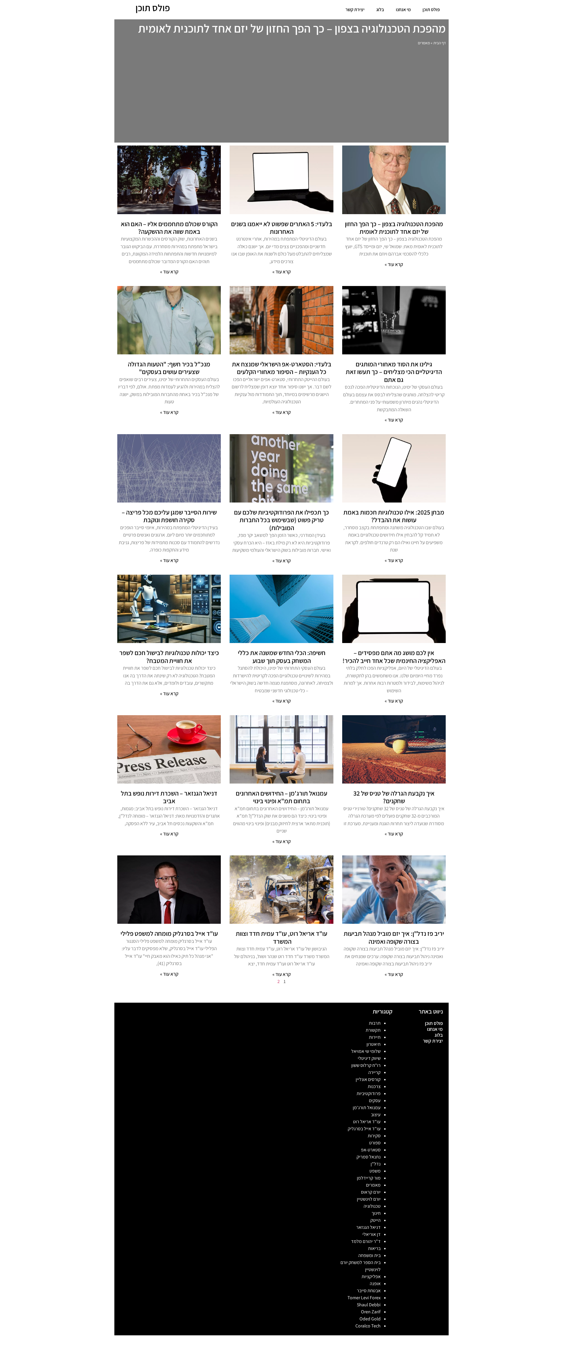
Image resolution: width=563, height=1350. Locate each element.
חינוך (376, 1213)
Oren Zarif (371, 1312)
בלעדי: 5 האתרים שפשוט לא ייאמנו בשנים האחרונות (281, 228)
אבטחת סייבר (369, 1291)
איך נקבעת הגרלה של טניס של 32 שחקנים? (394, 797)
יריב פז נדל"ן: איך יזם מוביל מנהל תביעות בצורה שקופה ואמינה (394, 937)
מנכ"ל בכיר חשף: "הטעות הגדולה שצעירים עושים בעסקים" (169, 368)
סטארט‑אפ (371, 1150)
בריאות (374, 1248)
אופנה (375, 1283)
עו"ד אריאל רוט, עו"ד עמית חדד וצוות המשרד (281, 937)
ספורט (375, 1143)
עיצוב (376, 1115)
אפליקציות (371, 1276)
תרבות (375, 1023)
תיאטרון (374, 1044)
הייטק (375, 1220)
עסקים (375, 1100)
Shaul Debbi (369, 1305)
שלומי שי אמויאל (366, 1051)
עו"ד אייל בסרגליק (364, 1129)
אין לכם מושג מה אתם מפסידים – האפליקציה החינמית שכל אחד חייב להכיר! (393, 656)
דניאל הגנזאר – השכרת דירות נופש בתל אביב (169, 797)
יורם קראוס (371, 1192)
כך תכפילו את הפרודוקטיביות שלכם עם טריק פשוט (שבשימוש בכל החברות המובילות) (281, 520)
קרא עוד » (394, 264)
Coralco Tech (368, 1326)
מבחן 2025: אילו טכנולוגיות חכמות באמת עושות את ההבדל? (393, 516)
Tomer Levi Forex (364, 1298)
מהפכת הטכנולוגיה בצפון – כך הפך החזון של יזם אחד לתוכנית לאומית (394, 228)
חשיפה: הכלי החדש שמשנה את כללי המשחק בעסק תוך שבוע (281, 656)
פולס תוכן (431, 9)
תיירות (375, 1037)
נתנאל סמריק (369, 1157)
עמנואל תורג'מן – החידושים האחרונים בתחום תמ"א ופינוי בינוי (281, 797)
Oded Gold (370, 1319)
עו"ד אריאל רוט (367, 1122)
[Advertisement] (281, 96)
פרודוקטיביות (369, 1093)
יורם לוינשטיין (369, 1199)
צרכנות (374, 1086)
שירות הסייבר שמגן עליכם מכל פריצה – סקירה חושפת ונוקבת (169, 516)
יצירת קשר (354, 9)
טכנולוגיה (372, 1206)
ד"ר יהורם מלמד (366, 1241)
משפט (375, 1171)
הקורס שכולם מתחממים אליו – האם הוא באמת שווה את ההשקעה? (169, 228)
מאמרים (373, 1185)
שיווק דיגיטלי (369, 1058)
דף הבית (439, 42)
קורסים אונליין (368, 1079)
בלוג (380, 9)
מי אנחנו (403, 9)
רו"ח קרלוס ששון (366, 1065)
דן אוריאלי (371, 1234)
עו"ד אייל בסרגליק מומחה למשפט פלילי (169, 933)
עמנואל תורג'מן (367, 1107)
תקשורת (373, 1030)
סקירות (374, 1136)
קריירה (374, 1072)
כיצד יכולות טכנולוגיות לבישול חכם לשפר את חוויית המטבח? (169, 656)
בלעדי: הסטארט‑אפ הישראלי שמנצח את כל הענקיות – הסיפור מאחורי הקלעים (281, 368)
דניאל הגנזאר (368, 1227)
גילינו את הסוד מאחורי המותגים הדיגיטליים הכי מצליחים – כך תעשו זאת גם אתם (394, 372)
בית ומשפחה (369, 1255)
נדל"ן (376, 1164)
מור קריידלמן (369, 1178)
